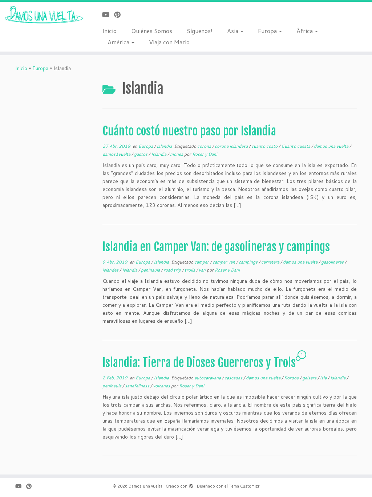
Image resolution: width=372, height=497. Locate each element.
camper (202, 262)
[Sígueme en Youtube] (108, 14)
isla (324, 378)
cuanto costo (265, 146)
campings (249, 262)
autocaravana (208, 378)
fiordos (292, 378)
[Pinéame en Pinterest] (119, 14)
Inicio (109, 31)
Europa (268, 31)
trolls (190, 270)
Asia (233, 31)
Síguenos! (200, 31)
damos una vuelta (331, 146)
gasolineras (333, 262)
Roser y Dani (204, 154)
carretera (270, 262)
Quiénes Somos (151, 31)
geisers (310, 378)
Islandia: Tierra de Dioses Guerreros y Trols (199, 362)
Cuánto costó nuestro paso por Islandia (189, 131)
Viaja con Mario (169, 42)
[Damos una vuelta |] (43, 14)
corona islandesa (232, 146)
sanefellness (137, 386)
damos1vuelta (117, 154)
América (119, 42)
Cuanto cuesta (296, 146)
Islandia (165, 146)
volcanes (162, 386)
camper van (224, 262)
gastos (141, 154)
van (203, 270)
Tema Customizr (244, 486)
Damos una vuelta (145, 486)
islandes (111, 270)
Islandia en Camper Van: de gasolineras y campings (216, 247)
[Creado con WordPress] (191, 484)
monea (177, 154)
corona (204, 146)
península (151, 270)
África (305, 31)
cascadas (234, 378)
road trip (172, 270)
